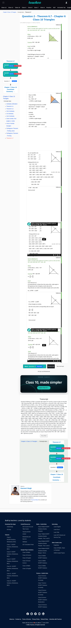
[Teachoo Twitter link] (35, 613)
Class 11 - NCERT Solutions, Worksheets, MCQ (12, 576)
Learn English (57, 526)
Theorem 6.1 (9, 106)
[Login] (66, 2)
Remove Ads (51, 366)
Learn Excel (57, 529)
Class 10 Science (27, 555)
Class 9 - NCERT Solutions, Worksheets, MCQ (12, 561)
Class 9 (24, 7)
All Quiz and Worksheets (44, 371)
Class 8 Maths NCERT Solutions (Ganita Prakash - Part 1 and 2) (43, 543)
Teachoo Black (34, 499)
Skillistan (25, 541)
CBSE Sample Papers (59, 553)
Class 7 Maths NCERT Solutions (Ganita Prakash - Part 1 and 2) (43, 536)
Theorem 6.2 (9, 108)
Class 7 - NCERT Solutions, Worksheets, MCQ (12, 547)
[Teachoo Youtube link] (39, 613)
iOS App (9, 529)
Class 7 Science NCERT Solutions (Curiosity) (42, 585)
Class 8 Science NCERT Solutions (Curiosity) (42, 592)
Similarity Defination (11, 104)
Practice (48, 7)
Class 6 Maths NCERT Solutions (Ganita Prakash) (43, 529)
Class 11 (10, 7)
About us (11, 619)
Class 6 (42, 7)
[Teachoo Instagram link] (31, 613)
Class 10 (17, 7)
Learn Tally (56, 532)
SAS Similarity (10, 116)
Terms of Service (26, 619)
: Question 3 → (35, 366)
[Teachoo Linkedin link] (43, 613)
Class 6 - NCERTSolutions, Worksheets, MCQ (11, 539)
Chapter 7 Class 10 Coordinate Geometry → (10, 89)
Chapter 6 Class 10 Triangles (9, 12)
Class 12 (3, 7)
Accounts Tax (61, 7)
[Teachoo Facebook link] (27, 613)
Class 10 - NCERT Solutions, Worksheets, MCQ (12, 568)
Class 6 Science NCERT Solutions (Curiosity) (42, 578)
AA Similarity (9, 113)
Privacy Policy (36, 619)
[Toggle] (3, 2)
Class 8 (30, 7)
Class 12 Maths (26, 565)
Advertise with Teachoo (55, 619)
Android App (10, 526)
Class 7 (36, 7)
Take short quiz (60, 366)
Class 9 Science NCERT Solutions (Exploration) (42, 600)
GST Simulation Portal (28, 544)
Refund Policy (44, 619)
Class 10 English (27, 558)
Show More (44, 435)
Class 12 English (27, 568)
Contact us (18, 619)
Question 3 (10, 81)
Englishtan (56, 545)
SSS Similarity (10, 111)
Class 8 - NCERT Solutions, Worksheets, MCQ (12, 554)
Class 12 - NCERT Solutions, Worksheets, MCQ (12, 583)
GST (54, 7)
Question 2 (11, 65)
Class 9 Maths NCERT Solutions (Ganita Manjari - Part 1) (43, 551)
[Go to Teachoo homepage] (35, 2)
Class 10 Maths (26, 552)
